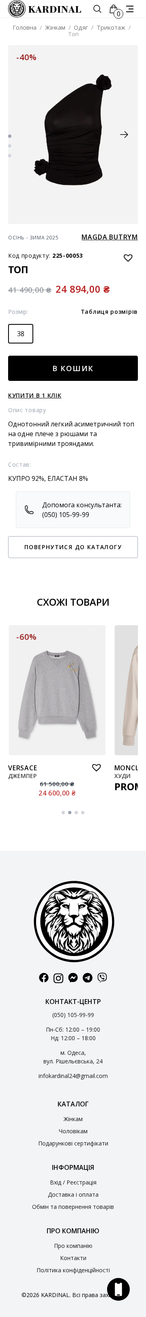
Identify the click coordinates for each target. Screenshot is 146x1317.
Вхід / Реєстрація (73, 1182)
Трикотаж (111, 27)
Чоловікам (73, 1131)
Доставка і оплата (73, 1194)
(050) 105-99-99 (73, 1015)
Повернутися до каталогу (73, 547)
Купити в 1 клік (35, 395)
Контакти (73, 1258)
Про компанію (73, 1246)
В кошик (73, 368)
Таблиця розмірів (109, 311)
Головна (24, 27)
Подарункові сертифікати (73, 1143)
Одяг (81, 27)
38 (20, 333)
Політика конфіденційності (73, 1270)
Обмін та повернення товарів (73, 1207)
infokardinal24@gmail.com (73, 1076)
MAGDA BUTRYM (110, 237)
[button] (124, 134)
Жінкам (55, 27)
